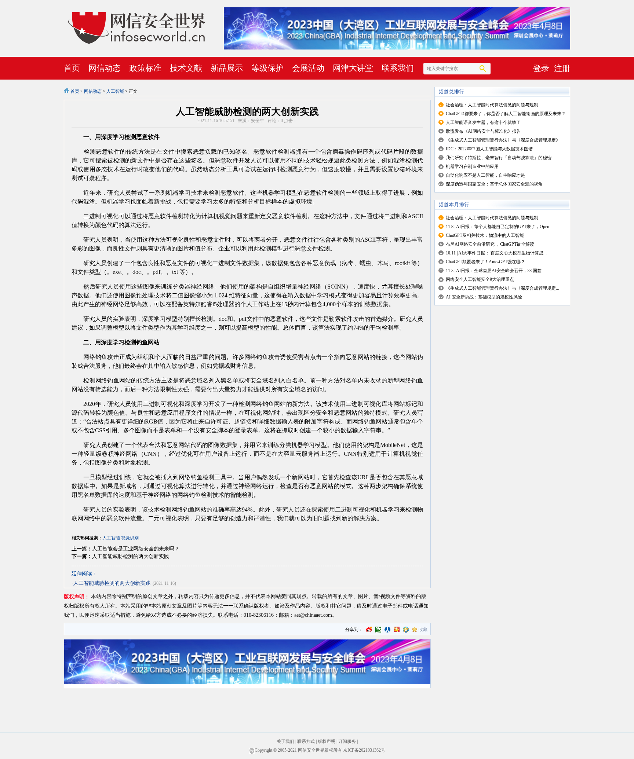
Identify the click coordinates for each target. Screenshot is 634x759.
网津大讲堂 (353, 68)
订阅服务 (347, 741)
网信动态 (104, 68)
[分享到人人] (387, 629)
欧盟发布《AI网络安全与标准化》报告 (483, 131)
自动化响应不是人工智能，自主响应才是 (485, 175)
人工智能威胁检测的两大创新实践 (130, 556)
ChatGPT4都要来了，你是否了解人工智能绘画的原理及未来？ (506, 113)
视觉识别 (130, 537)
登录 (541, 68)
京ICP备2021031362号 (364, 750)
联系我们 (398, 68)
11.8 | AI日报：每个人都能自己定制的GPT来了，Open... (499, 226)
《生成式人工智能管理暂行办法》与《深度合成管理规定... (502, 288)
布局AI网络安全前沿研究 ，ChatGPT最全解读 (490, 244)
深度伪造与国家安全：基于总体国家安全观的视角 (494, 184)
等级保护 (267, 68)
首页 (72, 68)
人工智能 (115, 91)
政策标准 (145, 68)
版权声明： (77, 597)
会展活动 (308, 68)
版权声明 (326, 741)
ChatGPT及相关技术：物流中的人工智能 (485, 235)
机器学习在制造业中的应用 (472, 166)
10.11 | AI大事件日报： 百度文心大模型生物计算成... (496, 253)
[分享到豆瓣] (378, 629)
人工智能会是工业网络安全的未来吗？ (135, 548)
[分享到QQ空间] (406, 629)
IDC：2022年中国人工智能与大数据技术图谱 (489, 148)
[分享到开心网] (397, 629)
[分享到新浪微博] (369, 629)
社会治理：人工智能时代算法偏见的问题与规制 (492, 104)
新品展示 (227, 68)
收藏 (423, 629)
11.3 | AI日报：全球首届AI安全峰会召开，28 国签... (495, 270)
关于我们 (285, 741)
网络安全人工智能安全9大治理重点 (480, 279)
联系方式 (306, 741)
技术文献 (186, 68)
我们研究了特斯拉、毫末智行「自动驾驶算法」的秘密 (498, 157)
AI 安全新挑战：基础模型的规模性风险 (484, 297)
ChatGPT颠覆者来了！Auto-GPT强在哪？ (485, 261)
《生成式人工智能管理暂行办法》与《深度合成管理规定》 (503, 140)
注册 (562, 68)
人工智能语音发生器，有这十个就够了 (483, 122)
